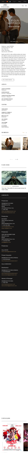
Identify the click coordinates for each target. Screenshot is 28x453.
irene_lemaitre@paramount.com (9, 274)
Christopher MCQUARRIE (8, 95)
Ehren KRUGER (5, 92)
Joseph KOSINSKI (6, 88)
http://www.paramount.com (8, 212)
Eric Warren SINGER (7, 99)
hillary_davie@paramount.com (9, 211)
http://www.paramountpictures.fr (9, 260)
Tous (23, 132)
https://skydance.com (7, 228)
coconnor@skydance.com (8, 226)
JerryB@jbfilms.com (6, 242)
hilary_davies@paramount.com (9, 251)
